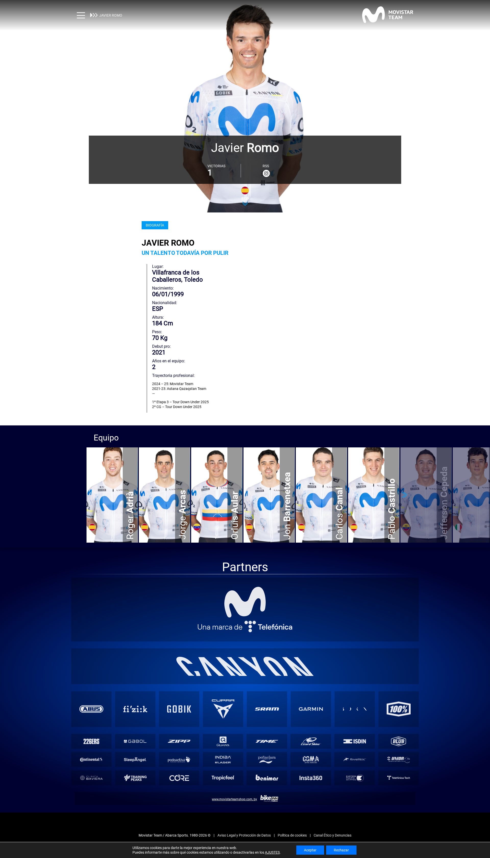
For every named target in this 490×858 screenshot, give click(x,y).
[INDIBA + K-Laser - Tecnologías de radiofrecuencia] (223, 760)
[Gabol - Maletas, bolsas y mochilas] (135, 741)
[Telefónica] (245, 626)
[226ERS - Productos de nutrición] (91, 741)
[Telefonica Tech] (398, 778)
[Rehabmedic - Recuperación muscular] (354, 760)
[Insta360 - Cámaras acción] (310, 778)
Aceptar (310, 850)
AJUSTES (272, 852)
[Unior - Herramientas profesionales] (398, 760)
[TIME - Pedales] (267, 741)
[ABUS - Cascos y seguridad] (91, 709)
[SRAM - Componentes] (267, 709)
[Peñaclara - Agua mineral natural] (267, 760)
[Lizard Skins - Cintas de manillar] (310, 741)
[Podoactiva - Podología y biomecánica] (179, 760)
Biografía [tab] (155, 225)
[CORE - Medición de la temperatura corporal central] (179, 778)
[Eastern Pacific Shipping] (354, 778)
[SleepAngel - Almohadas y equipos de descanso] (135, 760)
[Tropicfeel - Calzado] (223, 778)
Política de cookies (292, 835)
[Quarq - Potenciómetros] (223, 741)
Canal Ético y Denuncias (332, 835)
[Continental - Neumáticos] (91, 760)
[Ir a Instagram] (266, 173)
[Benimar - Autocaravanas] (267, 778)
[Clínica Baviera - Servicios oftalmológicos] (91, 778)
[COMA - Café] (310, 760)
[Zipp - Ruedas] (179, 741)
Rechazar (341, 850)
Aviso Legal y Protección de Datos (244, 835)
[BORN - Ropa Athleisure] (355, 709)
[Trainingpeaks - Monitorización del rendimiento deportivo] (135, 778)
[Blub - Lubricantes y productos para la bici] (398, 741)
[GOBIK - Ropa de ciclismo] (179, 709)
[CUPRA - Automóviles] (223, 709)
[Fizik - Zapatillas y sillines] (135, 709)
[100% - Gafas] (399, 709)
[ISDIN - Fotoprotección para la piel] (354, 741)
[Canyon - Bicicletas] (245, 666)
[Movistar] (245, 602)
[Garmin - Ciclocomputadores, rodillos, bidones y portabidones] (311, 709)
